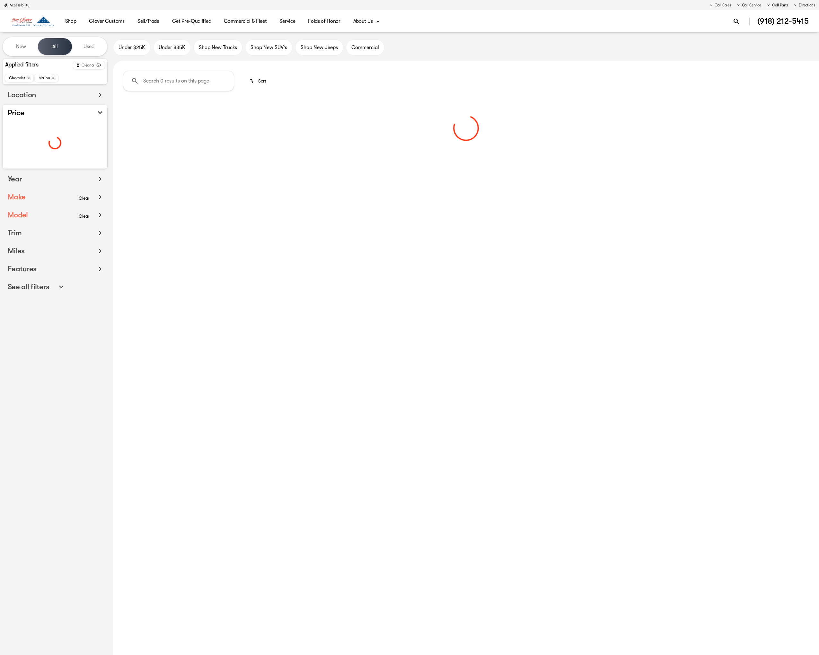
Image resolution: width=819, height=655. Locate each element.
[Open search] (736, 21)
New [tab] (21, 46)
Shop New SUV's (269, 47)
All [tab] (55, 46)
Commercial (365, 47)
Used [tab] (89, 46)
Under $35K (172, 47)
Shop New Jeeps (319, 47)
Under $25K (132, 47)
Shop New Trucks (218, 47)
